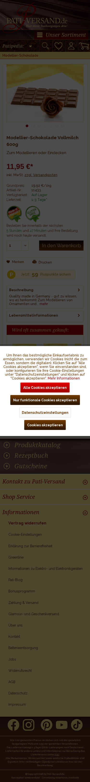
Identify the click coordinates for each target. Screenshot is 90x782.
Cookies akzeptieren (45, 425)
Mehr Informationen (64, 378)
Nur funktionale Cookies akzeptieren (45, 400)
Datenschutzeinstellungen (45, 413)
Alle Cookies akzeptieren (45, 388)
